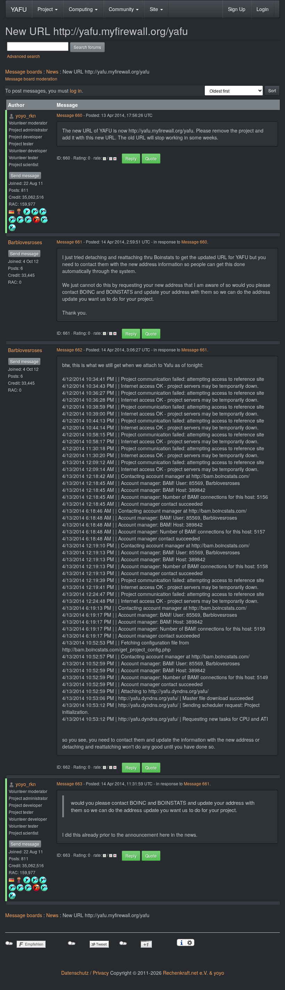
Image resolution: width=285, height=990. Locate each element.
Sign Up (236, 9)
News (52, 71)
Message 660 (69, 115)
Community (122, 9)
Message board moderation (31, 79)
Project (46, 9)
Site (155, 9)
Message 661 (69, 242)
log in (76, 90)
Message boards (23, 71)
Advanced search (23, 56)
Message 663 (69, 783)
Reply (131, 158)
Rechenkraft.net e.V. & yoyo (193, 972)
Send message (25, 175)
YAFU (19, 9)
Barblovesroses (25, 242)
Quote (151, 158)
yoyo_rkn (26, 115)
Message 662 (69, 349)
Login (262, 9)
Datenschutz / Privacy (85, 972)
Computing (81, 9)
